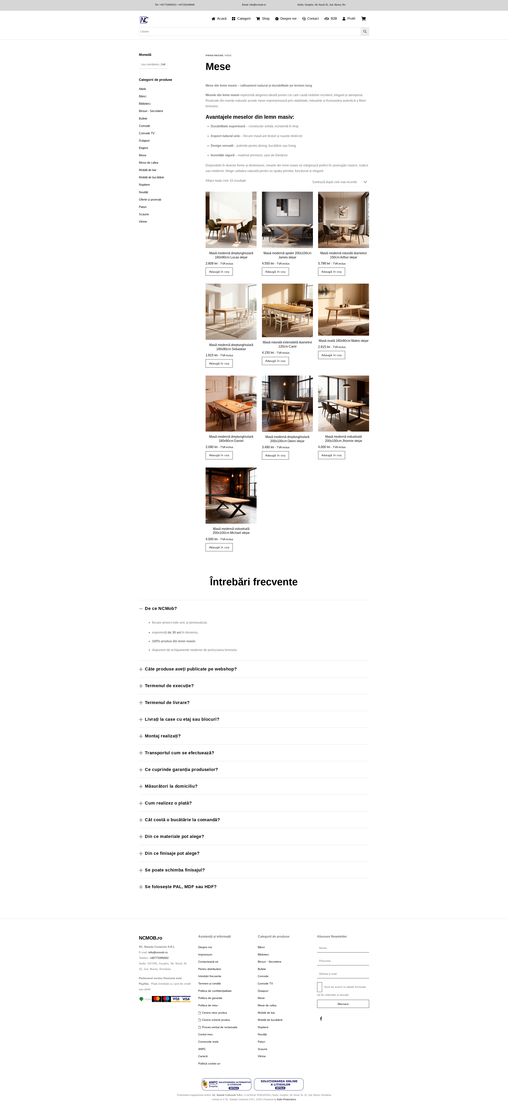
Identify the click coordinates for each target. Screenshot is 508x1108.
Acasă (221, 18)
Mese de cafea (148, 162)
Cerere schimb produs (215, 1019)
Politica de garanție (210, 998)
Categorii (243, 18)
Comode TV (147, 133)
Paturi (142, 207)
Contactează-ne (208, 961)
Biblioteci (144, 103)
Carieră (203, 1056)
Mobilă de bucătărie (151, 177)
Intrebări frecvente (209, 976)
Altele (142, 89)
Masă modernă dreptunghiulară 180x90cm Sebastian (231, 347)
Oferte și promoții (150, 199)
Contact (312, 18)
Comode (144, 126)
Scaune (144, 214)
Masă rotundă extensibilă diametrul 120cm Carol (287, 344)
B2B (333, 18)
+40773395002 (167, 4)
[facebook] (321, 1018)
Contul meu (205, 1034)
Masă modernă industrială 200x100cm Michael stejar (231, 531)
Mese (142, 155)
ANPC (202, 1049)
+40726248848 (185, 4)
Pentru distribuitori (209, 969)
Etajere (143, 148)
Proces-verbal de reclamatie (219, 1027)
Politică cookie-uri (209, 1063)
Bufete (143, 118)
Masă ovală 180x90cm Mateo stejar (343, 340)
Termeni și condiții (209, 983)
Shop (265, 18)
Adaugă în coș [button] (219, 271)
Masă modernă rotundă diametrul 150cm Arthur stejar (343, 255)
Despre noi (287, 18)
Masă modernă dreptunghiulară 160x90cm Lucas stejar (231, 255)
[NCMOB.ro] (144, 23)
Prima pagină (214, 55)
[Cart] (364, 19)
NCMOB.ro (150, 938)
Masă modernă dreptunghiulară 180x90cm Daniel (231, 438)
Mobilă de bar (147, 170)
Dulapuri (144, 140)
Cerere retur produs (214, 1012)
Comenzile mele (208, 1041)
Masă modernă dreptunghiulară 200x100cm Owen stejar (287, 439)
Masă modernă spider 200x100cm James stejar (287, 255)
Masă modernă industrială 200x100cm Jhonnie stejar (343, 438)
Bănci (142, 96)
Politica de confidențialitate (215, 990)
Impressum (205, 954)
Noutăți (143, 192)
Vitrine (143, 221)
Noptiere (144, 184)
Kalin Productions (286, 1099)
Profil (350, 18)
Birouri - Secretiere (151, 111)
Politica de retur (208, 1005)
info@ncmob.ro (257, 4)
